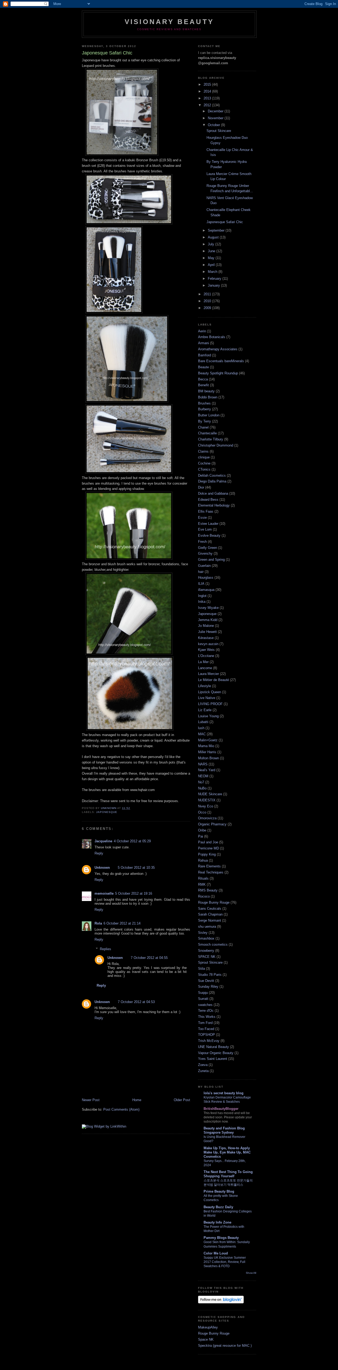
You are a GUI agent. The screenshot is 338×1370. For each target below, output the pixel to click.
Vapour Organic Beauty (215, 1053)
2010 (208, 301)
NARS (203, 764)
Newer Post (91, 1100)
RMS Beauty (208, 890)
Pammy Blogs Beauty (221, 1238)
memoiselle (104, 893)
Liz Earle (205, 710)
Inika (201, 602)
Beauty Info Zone (217, 1222)
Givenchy (205, 553)
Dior (201, 487)
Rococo (204, 896)
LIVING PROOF (210, 704)
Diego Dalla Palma (212, 481)
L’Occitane (206, 656)
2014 (208, 91)
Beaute (203, 367)
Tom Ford (205, 1023)
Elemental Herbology (214, 505)
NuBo (202, 788)
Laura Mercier (208, 674)
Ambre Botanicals (211, 337)
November (216, 118)
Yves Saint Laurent (212, 1059)
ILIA (201, 584)
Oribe (202, 830)
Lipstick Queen (209, 692)
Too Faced (206, 1029)
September (217, 230)
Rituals (203, 878)
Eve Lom (205, 529)
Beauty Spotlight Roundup (218, 373)
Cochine (204, 463)
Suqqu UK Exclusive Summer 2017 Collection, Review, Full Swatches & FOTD (225, 1262)
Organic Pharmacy (212, 824)
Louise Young (208, 716)
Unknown (102, 868)
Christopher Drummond (215, 445)
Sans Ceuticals (209, 909)
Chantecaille (207, 433)
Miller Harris (207, 752)
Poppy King (207, 854)
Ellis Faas (205, 511)
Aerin (202, 331)
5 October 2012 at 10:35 (136, 868)
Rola (98, 923)
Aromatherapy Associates (217, 349)
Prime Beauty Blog (219, 1191)
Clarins (203, 451)
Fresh (202, 542)
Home (136, 1100)
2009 (208, 308)
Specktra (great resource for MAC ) (225, 1346)
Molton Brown (208, 758)
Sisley (203, 933)
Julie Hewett (207, 632)
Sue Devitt (206, 981)
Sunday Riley (208, 987)
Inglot (202, 596)
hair (201, 572)
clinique (204, 457)
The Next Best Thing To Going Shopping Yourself (228, 1174)
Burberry (204, 409)
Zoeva (203, 1065)
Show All (251, 1272)
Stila (201, 969)
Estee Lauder (208, 524)
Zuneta (203, 1071)
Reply (99, 853)
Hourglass (205, 578)
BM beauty (206, 391)
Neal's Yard (206, 770)
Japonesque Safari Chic (224, 222)
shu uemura (207, 926)
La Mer (203, 662)
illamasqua (206, 590)
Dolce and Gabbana (213, 493)
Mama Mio (206, 746)
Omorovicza (207, 818)
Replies (105, 949)
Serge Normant (209, 920)
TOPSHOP (206, 1035)
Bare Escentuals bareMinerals (221, 361)
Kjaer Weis (206, 650)
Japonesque (106, 812)
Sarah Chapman (210, 914)
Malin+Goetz (208, 740)
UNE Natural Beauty (213, 1047)
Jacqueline (103, 841)
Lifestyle (204, 686)
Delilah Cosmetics (212, 475)
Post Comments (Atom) (121, 1109)
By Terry (204, 421)
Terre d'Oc (206, 1011)
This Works (206, 1017)
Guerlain (204, 566)
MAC (202, 734)
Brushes (204, 403)
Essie (202, 518)
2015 (208, 84)
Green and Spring (211, 560)
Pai (200, 836)
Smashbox (206, 938)
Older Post (182, 1100)
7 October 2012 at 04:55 (149, 958)
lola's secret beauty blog (223, 1093)
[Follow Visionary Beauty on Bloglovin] (221, 1302)
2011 (208, 294)
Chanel (203, 427)
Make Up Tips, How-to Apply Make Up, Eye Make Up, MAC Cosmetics (227, 1152)
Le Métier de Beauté (213, 680)
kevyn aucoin (208, 644)
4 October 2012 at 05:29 (132, 841)
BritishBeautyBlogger (221, 1109)
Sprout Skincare (218, 131)
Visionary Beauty (169, 22)
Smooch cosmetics (213, 944)
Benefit (203, 385)
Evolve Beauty (209, 535)
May (211, 258)
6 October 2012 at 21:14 (122, 923)
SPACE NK (206, 957)
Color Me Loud (216, 1253)
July (211, 244)
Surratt (203, 999)
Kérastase (206, 638)
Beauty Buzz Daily (218, 1207)
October (214, 125)
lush (201, 728)
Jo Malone (206, 626)
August (214, 237)
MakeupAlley (208, 1327)
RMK (202, 884)
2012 (208, 105)
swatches (205, 1005)
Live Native (206, 698)
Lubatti (203, 722)
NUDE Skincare (210, 794)
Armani (203, 343)
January (214, 285)
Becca (203, 379)
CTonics (204, 469)
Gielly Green (207, 548)
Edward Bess (208, 500)
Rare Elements (209, 866)
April (212, 265)
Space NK (206, 1339)
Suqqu (203, 993)
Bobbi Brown (207, 397)
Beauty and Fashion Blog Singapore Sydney (224, 1130)
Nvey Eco (205, 806)
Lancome (205, 668)
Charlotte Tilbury (210, 439)
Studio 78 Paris (210, 975)
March (213, 272)
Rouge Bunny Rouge (213, 902)
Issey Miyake (208, 608)
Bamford (204, 355)
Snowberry (206, 951)
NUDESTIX (206, 800)
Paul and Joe (208, 842)
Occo (202, 812)
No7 (201, 782)
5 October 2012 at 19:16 (133, 893)
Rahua (203, 860)
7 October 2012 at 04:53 (136, 1002)
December (216, 111)
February (215, 279)
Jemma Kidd (207, 620)
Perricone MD (208, 848)
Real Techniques (210, 872)
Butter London (208, 415)
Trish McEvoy (208, 1041)
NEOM (203, 776)
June (212, 251)
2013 (208, 98)
